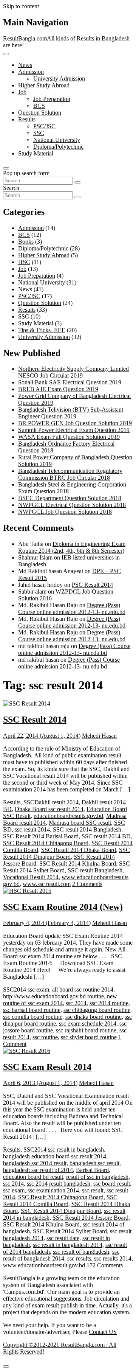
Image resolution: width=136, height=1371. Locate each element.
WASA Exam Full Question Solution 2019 (69, 437)
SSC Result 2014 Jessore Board (90, 1217)
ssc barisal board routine (31, 1010)
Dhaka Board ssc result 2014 (49, 809)
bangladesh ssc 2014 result (34, 1163)
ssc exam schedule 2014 (87, 1023)
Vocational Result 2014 (31, 877)
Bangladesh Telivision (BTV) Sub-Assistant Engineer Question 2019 (70, 413)
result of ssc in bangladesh (97, 1177)
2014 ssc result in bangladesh (69, 1149)
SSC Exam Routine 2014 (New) (63, 907)
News (25, 65)
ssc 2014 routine (109, 1003)
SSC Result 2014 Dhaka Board (78, 850)
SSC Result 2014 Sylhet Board (70, 1231)
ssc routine (45, 1037)
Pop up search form (26, 173)
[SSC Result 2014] (26, 703)
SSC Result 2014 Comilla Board (60, 1200)
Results (27, 119)
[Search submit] (77, 182)
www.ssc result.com (47, 884)
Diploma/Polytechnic (58, 146)
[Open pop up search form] (6, 168)
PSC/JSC (44, 126)
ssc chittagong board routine (96, 1010)
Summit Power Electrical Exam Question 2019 (74, 430)
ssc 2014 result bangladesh (58, 1183)
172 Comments (105, 1265)
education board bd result (33, 1177)
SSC (38, 133)
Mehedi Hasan (99, 735)
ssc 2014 (76, 1003)
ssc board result (111, 1183)
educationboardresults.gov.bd (68, 816)
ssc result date (62, 1238)
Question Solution (39, 112)
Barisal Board (92, 1170)
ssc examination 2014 (53, 1190)
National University (56, 140)
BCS (39, 106)
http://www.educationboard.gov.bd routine (53, 996)
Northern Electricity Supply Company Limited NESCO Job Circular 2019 (73, 372)
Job (22, 92)
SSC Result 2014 (34, 719)
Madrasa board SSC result (80, 822)
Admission (31, 71)
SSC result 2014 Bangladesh (87, 829)
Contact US (103, 1332)
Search (11, 188)
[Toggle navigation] (6, 54)
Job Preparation (51, 99)
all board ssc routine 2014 (82, 989)
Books (26, 241)
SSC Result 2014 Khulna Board (77, 863)
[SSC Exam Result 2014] (26, 1051)
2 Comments (87, 884)
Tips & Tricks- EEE (41, 330)
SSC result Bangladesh (95, 870)
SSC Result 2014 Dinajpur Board (66, 853)
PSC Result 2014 (92, 584)
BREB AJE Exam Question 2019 (58, 389)
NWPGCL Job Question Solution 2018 (65, 511)
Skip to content (21, 6)
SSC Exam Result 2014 (47, 1067)
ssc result (93, 1190)
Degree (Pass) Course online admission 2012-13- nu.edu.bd (71, 608)
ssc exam (14, 1190)
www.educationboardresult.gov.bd (44, 1265)
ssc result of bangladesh (81, 1251)
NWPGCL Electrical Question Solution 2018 (72, 505)
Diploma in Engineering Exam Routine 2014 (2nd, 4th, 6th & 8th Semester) (71, 547)
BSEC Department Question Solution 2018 (69, 498)
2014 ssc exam (31, 989)
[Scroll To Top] (6, 1366)
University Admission (59, 78)
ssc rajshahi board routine (86, 1030)
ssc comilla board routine (32, 1016)
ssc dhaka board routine (93, 1016)
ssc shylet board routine (89, 1037)
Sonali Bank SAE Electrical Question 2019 (69, 382)
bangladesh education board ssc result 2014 (54, 1156)
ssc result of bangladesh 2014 (61, 1255)
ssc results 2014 (112, 1258)
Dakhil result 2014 (56, 802)
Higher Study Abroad (44, 85)
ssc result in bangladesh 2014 (67, 1245)
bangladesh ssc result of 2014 (38, 1170)
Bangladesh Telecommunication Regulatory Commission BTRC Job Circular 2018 (70, 474)
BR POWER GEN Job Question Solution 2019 (75, 423)
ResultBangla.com (25, 38)
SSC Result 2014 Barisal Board (41, 836)
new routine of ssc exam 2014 (60, 999)
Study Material (35, 153)
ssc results (79, 1258)
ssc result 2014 (32, 829)
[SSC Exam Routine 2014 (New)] (27, 891)
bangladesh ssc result (94, 1163)
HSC (24, 262)
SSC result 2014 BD (106, 836)
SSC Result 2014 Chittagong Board (45, 843)
